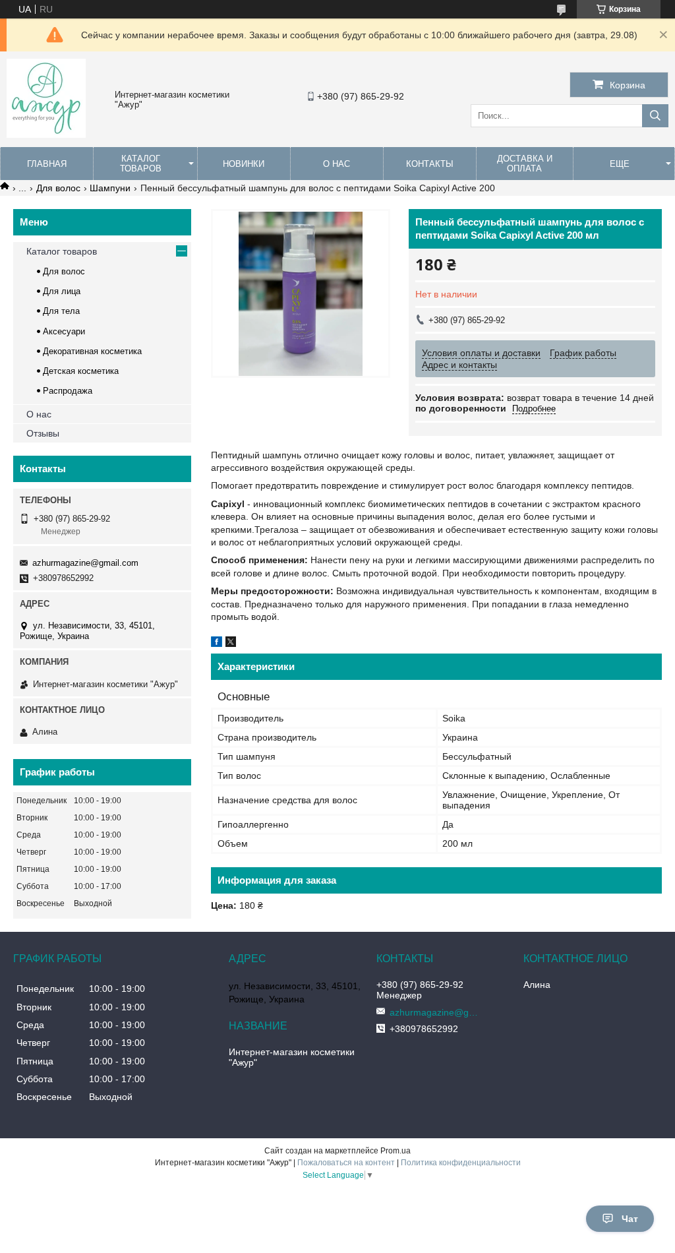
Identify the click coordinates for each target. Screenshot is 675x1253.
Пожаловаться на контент (346, 1162)
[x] (230, 643)
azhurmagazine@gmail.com (85, 563)
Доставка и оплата (524, 163)
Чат (630, 1218)
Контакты (430, 164)
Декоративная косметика (92, 351)
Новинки (243, 164)
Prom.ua (395, 1150)
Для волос (58, 188)
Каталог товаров (140, 163)
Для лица (61, 291)
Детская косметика (81, 371)
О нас (336, 164)
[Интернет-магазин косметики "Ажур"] (46, 134)
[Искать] (655, 115)
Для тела (61, 311)
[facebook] (216, 643)
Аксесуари (64, 331)
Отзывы (42, 433)
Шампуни (110, 188)
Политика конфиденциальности (461, 1162)
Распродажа (67, 391)
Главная (47, 164)
